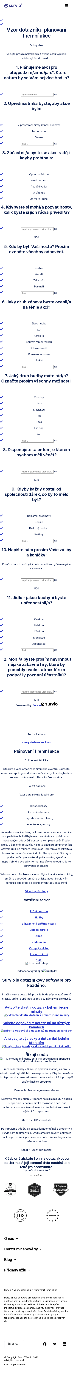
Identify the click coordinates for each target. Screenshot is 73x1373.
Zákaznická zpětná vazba (39, 923)
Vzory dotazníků (33, 742)
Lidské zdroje (39, 929)
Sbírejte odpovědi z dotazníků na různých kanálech (36, 1025)
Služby (38, 917)
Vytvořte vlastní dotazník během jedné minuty (36, 1009)
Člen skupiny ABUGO (15, 1364)
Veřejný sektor (39, 948)
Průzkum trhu (39, 911)
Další (39, 960)
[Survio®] (13, 5)
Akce (47, 742)
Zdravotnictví (39, 954)
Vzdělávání (39, 942)
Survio (7, 1290)
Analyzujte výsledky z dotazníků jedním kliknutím (36, 1040)
